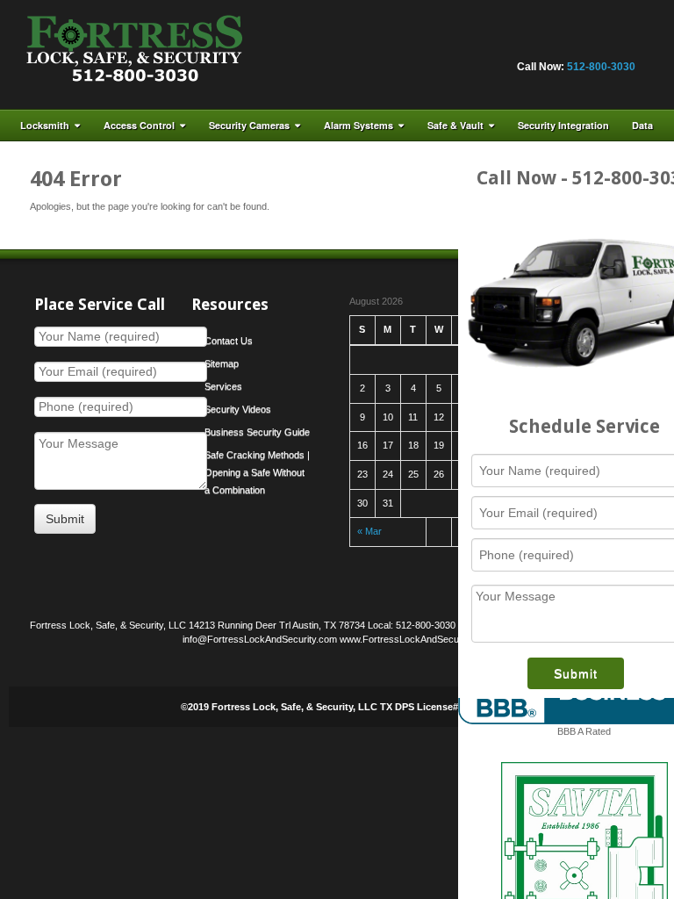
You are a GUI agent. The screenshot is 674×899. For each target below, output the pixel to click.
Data (642, 125)
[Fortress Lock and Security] (134, 53)
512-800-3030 (601, 67)
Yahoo (574, 43)
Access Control (139, 125)
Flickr (480, 43)
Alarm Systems (358, 125)
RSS (622, 43)
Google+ (503, 43)
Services (223, 386)
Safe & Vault (455, 125)
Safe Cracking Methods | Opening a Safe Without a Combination (257, 472)
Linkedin (527, 43)
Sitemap (221, 363)
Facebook (456, 43)
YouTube (598, 43)
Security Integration (563, 125)
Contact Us (228, 340)
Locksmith (44, 125)
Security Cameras (249, 125)
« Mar (369, 531)
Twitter (551, 43)
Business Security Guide (257, 432)
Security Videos (237, 409)
